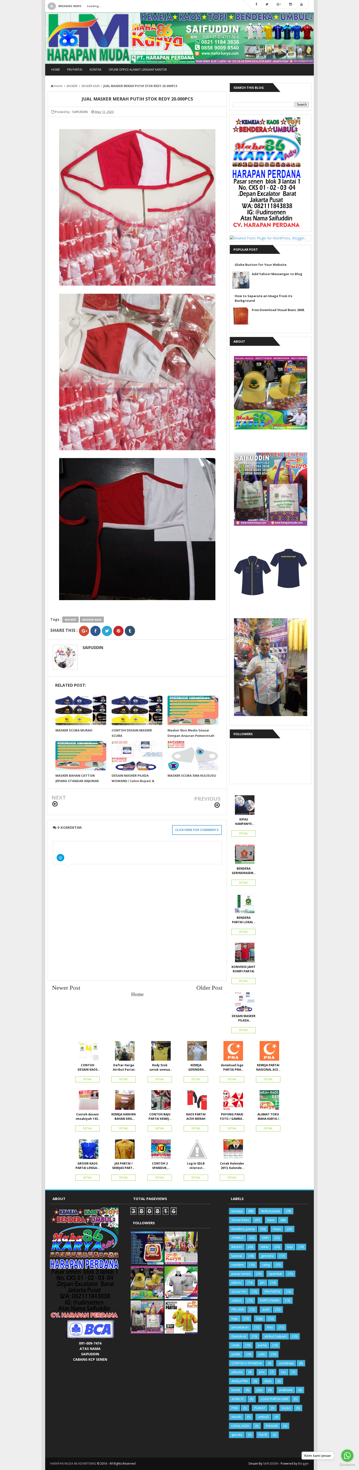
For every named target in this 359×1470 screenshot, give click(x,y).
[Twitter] (267, 4)
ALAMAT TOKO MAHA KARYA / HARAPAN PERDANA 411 (268, 1116)
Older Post (209, 987)
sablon (237, 1300)
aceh (266, 1309)
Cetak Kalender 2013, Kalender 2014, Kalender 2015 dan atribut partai (232, 1165)
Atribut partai (270, 1211)
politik (236, 1354)
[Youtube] (301, 4)
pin (262, 1282)
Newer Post (66, 987)
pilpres (237, 1282)
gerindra (267, 1256)
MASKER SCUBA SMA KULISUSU (192, 775)
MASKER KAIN (91, 619)
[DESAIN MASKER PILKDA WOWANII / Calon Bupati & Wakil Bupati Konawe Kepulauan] (243, 1003)
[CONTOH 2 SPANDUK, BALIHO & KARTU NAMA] (160, 1150)
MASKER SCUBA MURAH (73, 730)
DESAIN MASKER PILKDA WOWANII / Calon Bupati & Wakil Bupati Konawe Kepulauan (243, 1018)
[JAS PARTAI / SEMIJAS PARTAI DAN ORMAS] (123, 1150)
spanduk (275, 1273)
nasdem (238, 1264)
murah (236, 1416)
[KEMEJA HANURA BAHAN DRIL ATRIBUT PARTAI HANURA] (123, 1101)
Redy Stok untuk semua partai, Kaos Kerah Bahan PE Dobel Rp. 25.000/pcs (160, 1067)
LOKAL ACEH (240, 1426)
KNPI (265, 1237)
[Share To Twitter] (107, 631)
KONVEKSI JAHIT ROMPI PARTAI (243, 969)
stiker (265, 1247)
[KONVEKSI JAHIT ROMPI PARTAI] (243, 954)
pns (262, 1372)
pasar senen (241, 1273)
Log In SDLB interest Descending (196, 1165)
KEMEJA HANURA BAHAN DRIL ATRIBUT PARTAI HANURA (123, 1116)
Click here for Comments (197, 830)
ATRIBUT (238, 1237)
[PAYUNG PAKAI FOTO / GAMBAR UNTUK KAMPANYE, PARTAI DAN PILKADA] (232, 1101)
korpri (286, 1408)
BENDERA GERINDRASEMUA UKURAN (243, 870)
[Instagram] (290, 4)
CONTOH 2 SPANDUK (247, 1363)
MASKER (70, 619)
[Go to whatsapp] (347, 1455)
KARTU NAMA (269, 1300)
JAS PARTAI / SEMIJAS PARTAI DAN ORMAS (123, 1165)
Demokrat (239, 1336)
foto (270, 1327)
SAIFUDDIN (93, 647)
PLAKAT (259, 1408)
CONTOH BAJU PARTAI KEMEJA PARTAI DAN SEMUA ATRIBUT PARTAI (160, 1116)
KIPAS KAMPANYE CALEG (243, 821)
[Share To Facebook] (95, 631)
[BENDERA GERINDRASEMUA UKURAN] (243, 855)
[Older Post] (217, 805)
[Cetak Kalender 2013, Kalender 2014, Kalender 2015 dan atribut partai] (232, 1150)
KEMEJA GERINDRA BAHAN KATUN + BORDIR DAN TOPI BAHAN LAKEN (196, 1067)
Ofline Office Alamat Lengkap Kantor (138, 69)
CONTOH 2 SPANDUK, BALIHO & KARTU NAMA (160, 1165)
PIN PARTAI (74, 69)
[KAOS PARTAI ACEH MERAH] (196, 1101)
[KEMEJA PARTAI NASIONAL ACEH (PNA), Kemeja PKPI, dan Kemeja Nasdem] (268, 1052)
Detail (243, 833)
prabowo (286, 1390)
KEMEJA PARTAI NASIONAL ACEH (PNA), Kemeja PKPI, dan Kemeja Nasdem (268, 1067)
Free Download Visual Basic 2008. (278, 310)
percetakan (240, 1327)
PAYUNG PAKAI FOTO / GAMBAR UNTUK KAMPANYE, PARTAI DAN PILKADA (232, 1116)
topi (290, 1247)
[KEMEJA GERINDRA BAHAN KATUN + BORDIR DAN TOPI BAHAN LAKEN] (196, 1052)
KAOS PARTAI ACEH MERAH (196, 1116)
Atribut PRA (240, 1381)
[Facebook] (256, 4)
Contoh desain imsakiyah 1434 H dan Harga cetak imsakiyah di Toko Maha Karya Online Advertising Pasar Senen (87, 1116)
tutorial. (237, 1256)
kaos (271, 1220)
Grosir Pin (239, 1291)
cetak (236, 1345)
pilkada (237, 1372)
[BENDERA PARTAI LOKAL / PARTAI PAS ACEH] (243, 905)
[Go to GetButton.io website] (347, 1465)
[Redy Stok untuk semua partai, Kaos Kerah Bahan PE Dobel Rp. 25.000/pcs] (160, 1052)
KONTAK (95, 69)
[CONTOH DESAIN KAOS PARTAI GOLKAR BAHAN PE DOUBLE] (87, 1052)
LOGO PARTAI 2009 (274, 1399)
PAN (235, 1408)
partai (262, 1345)
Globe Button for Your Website (260, 264)
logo (259, 1318)
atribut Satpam (275, 1336)
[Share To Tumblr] (130, 631)
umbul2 (263, 1416)
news (277, 1229)
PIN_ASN (238, 1309)
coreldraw (286, 1363)
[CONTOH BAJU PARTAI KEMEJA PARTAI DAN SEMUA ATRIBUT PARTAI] (160, 1101)
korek (236, 1390)
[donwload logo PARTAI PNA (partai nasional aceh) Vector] (232, 1052)
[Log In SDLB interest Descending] (196, 1150)
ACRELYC (238, 1399)
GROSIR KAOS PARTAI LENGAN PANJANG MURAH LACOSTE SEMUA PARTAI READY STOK (87, 1165)
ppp (260, 1390)
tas (283, 1372)
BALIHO (237, 1247)
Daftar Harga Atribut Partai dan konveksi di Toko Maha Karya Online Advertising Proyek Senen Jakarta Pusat (123, 1067)
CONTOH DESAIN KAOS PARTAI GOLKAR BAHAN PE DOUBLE (87, 1067)
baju (235, 1318)
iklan (268, 1381)
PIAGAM (272, 1426)
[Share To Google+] (84, 631)
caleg (266, 1264)
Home (55, 69)
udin (262, 1354)
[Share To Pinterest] (118, 631)
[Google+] (278, 4)
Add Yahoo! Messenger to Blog (277, 274)
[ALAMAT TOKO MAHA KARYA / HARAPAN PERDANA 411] (268, 1101)
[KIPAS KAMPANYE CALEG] (243, 806)
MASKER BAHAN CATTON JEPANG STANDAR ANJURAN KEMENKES (77, 780)
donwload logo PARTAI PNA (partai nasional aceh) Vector (232, 1067)
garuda (237, 1434)
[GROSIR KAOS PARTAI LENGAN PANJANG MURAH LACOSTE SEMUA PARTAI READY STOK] (87, 1150)
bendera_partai (243, 1229)
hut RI (263, 1434)
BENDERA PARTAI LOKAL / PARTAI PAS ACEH (243, 920)
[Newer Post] (55, 804)
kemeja (237, 1211)
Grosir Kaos (240, 1220)
